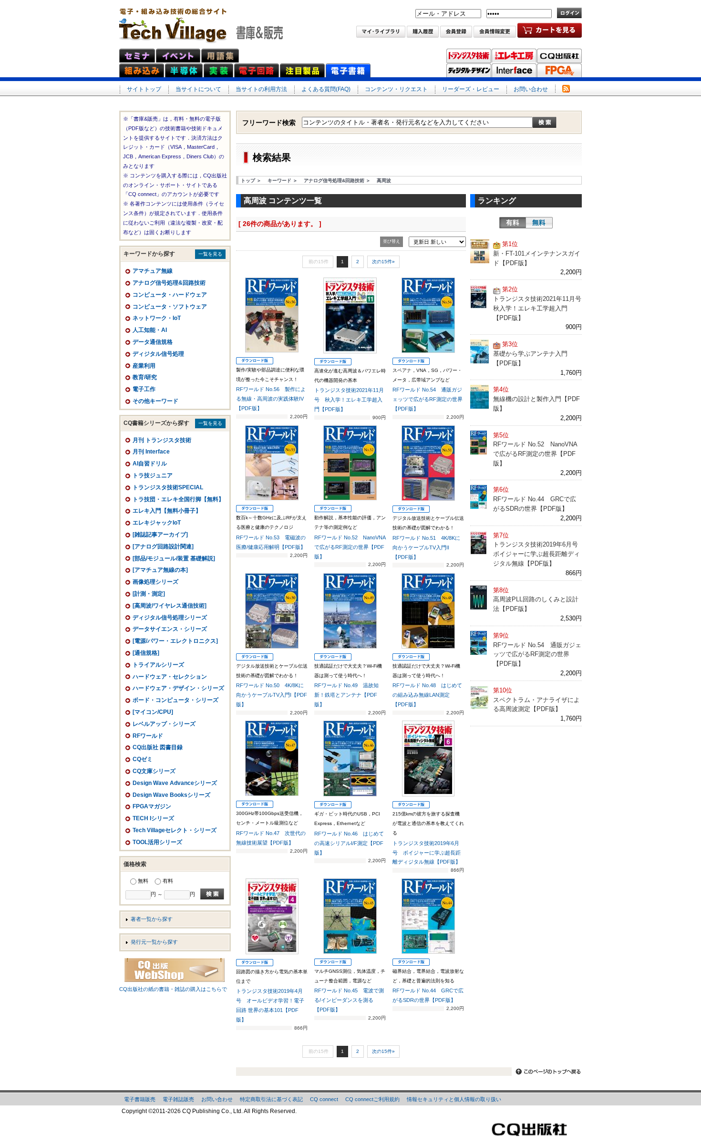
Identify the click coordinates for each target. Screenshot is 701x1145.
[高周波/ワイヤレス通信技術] (169, 605)
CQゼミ (143, 759)
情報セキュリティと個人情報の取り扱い (454, 1099)
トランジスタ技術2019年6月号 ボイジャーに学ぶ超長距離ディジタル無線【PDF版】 (426, 852)
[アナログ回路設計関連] (163, 546)
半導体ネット (184, 70)
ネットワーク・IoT (157, 318)
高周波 (384, 180)
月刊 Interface (151, 451)
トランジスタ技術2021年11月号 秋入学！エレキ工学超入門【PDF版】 (349, 399)
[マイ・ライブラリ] (380, 32)
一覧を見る (210, 254)
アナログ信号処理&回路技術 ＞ (337, 180)
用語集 (220, 55)
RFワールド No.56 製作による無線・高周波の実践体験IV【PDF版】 (271, 398)
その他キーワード (155, 401)
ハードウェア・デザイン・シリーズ (178, 688)
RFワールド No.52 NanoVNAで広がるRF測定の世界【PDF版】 (350, 547)
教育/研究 (145, 377)
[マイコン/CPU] (153, 712)
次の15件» (383, 261)
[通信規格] (146, 653)
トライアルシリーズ (158, 664)
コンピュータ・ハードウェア (170, 294)
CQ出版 (559, 56)
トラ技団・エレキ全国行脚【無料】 (178, 499)
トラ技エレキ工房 (514, 56)
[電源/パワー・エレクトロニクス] (175, 641)
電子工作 (144, 389)
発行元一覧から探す (154, 942)
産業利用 (144, 365)
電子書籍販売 (139, 1099)
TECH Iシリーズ (153, 818)
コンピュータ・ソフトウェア (170, 306)
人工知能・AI (150, 330)
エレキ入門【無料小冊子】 (167, 510)
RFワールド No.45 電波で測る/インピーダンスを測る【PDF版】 (349, 1000)
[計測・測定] (149, 593)
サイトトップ (144, 89)
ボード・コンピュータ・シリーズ (175, 700)
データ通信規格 (153, 342)
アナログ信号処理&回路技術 (169, 282)
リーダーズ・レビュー (470, 89)
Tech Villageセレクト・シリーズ (174, 830)
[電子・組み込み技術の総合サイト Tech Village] (201, 22)
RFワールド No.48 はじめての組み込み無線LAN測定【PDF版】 (427, 694)
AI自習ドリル (150, 463)
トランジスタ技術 (468, 56)
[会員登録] (456, 32)
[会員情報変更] (495, 32)
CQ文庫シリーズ (154, 771)
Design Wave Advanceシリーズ (175, 783)
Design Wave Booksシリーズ (171, 795)
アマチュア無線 (153, 271)
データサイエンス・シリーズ (170, 629)
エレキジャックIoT (157, 522)
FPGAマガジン (559, 70)
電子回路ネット (256, 70)
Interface (514, 70)
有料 (512, 222)
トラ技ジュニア (153, 475)
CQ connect (324, 1099)
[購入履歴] (423, 32)
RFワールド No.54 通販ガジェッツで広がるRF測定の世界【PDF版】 (427, 399)
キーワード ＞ (283, 180)
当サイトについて (198, 89)
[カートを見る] (549, 32)
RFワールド (148, 735)
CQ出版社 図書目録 (158, 747)
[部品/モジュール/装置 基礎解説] (174, 558)
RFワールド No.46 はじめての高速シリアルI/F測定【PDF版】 (349, 843)
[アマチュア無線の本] (160, 570)
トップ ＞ (251, 180)
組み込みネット (141, 70)
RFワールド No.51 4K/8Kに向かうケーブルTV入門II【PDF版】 (426, 547)
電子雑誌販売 (178, 1099)
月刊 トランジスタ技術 (162, 440)
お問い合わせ (531, 89)
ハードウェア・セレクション (170, 676)
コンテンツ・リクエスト (396, 89)
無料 (539, 222)
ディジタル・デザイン (468, 70)
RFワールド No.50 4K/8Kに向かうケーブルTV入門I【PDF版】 (271, 694)
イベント (178, 55)
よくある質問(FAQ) (325, 89)
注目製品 (302, 70)
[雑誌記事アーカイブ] (160, 534)
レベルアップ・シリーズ (164, 724)
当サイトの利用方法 (261, 89)
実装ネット (218, 70)
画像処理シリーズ (155, 581)
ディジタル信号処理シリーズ (170, 617)
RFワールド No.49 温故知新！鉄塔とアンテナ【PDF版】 (346, 694)
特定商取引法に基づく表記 (271, 1099)
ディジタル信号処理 (158, 354)
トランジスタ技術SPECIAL (168, 487)
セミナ (137, 55)
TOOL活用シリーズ (157, 842)
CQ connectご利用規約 (372, 1099)
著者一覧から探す (152, 919)
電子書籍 (348, 70)
